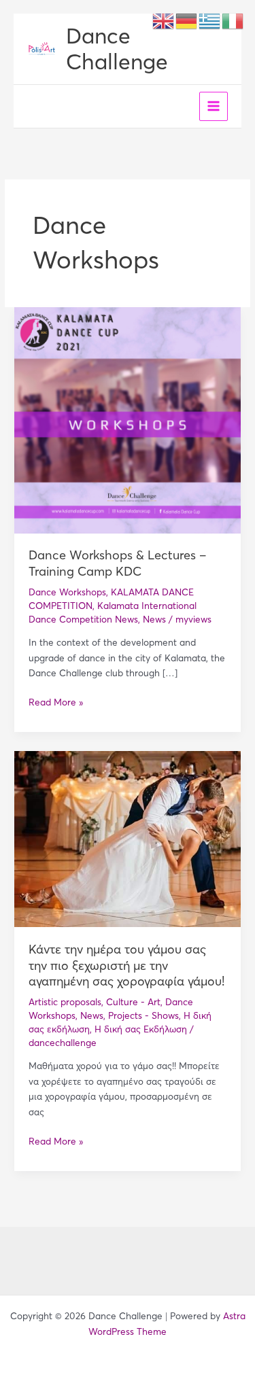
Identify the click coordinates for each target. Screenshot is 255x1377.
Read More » (56, 701)
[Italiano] (233, 20)
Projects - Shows (143, 1016)
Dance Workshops (67, 592)
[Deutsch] (187, 20)
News (154, 619)
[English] (163, 20)
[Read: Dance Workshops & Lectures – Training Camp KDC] (127, 419)
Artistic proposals (65, 1002)
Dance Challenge (117, 48)
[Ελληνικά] (210, 20)
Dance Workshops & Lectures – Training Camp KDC (118, 563)
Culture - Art (133, 1002)
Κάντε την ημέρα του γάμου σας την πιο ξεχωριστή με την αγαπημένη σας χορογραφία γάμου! (126, 965)
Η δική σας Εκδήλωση (141, 1029)
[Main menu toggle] (213, 106)
